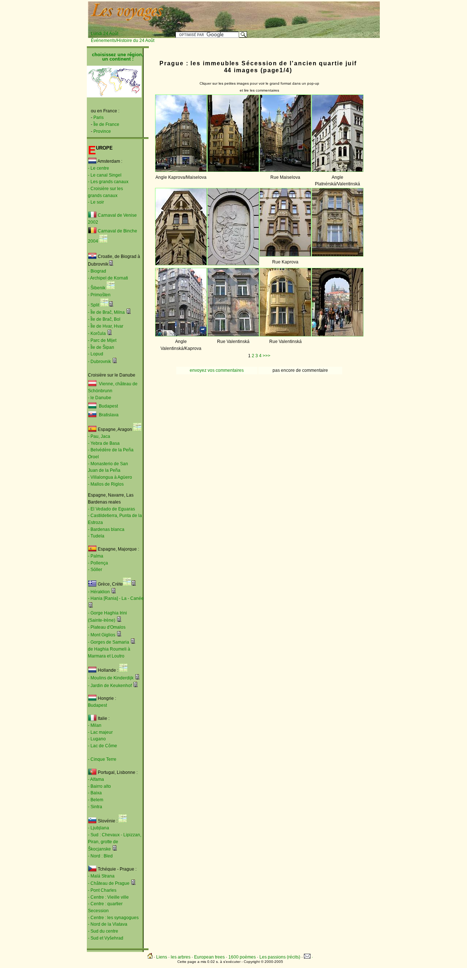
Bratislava (109, 415)
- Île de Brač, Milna (106, 312)
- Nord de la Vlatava (107, 924)
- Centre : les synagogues (113, 917)
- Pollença (98, 563)
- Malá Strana (101, 876)
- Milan (94, 725)
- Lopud (95, 353)
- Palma (95, 556)
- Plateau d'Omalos (107, 627)
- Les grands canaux (108, 181)
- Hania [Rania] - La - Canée (116, 598)
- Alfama (96, 779)
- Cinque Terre (102, 759)
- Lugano (97, 738)
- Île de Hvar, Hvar (105, 326)
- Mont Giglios (101, 634)
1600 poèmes (242, 957)
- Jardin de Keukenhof (110, 685)
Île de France (106, 124)
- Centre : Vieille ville (108, 897)
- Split (93, 305)
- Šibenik (96, 287)
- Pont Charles (102, 890)
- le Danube (99, 397)
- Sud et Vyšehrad (105, 938)
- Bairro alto (99, 786)
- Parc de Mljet (102, 340)
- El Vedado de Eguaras (111, 509)
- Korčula (97, 333)
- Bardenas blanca (106, 529)
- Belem (95, 799)
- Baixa (95, 792)
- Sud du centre (103, 931)
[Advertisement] (289, 13)
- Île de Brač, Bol (104, 319)
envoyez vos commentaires (217, 370)
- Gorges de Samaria (108, 642)
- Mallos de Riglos (106, 484)
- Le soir (96, 202)
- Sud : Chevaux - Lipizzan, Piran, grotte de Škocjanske (114, 842)
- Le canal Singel (104, 175)
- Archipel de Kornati (108, 278)
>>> (266, 355)
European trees (209, 957)
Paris (98, 117)
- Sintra (95, 806)
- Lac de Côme (102, 745)
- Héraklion (99, 591)
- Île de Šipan (101, 347)
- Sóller (95, 569)
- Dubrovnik (99, 361)
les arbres (180, 957)
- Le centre (98, 168)
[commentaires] (111, 264)
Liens (161, 957)
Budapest (107, 406)
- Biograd (97, 271)
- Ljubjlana (98, 827)
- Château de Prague (109, 883)
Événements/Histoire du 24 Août (122, 40)
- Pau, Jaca (99, 436)
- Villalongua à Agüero (110, 477)
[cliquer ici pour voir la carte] (103, 241)
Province (102, 131)
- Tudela (96, 536)
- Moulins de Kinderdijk (111, 677)
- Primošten (99, 294)
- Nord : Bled (100, 856)
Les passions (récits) (279, 957)
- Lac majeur (100, 732)
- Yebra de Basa (104, 443)
